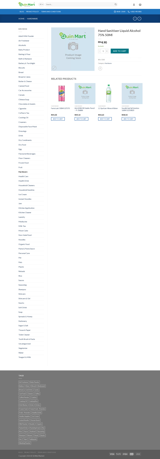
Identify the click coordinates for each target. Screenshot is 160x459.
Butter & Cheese (25, 81)
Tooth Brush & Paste (27, 339)
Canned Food (24, 86)
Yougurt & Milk (25, 357)
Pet (20, 258)
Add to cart (119, 51)
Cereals (22, 95)
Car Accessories (25, 90)
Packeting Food (35, 428)
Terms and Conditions (51, 12)
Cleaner (30, 394)
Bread (21, 72)
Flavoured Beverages (27, 154)
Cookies (34, 397)
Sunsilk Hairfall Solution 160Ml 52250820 (130, 109)
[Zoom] (54, 68)
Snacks (21, 303)
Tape (25, 439)
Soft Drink (23, 307)
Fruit (20, 167)
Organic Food (24, 244)
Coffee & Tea (24, 113)
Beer (27, 386)
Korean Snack (35, 420)
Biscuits (22, 68)
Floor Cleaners (24, 158)
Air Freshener (24, 40)
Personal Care (24, 253)
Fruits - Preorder (24, 413)
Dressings (22, 131)
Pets (20, 262)
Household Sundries (26, 190)
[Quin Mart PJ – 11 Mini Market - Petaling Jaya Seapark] (27, 4)
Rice (20, 276)
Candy (36, 390)
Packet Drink (23, 428)
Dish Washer (23, 405)
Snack (36, 435)
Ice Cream (23, 194)
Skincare (22, 294)
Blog (22, 12)
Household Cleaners (27, 185)
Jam (20, 203)
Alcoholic (22, 45)
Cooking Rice (33, 401)
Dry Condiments (25, 140)
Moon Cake (23, 230)
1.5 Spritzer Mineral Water (108, 108)
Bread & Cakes (24, 77)
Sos (20, 439)
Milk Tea (22, 226)
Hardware (32, 18)
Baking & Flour (24, 54)
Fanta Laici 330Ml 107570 (60, 108)
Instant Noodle (24, 420)
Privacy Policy (32, 12)
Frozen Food (24, 163)
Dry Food (22, 145)
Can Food (22, 394)
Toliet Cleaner (24, 334)
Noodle (32, 424)
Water (21, 353)
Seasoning (23, 285)
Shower (29, 435)
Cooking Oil (23, 117)
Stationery (23, 321)
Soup (20, 312)
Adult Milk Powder (26, 36)
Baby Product (24, 50)
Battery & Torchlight (27, 63)
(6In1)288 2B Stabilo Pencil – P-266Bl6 (85, 109)
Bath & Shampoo (25, 59)
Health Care (23, 176)
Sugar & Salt (23, 325)
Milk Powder (23, 424)
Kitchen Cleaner (25, 212)
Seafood (32, 432)
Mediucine (23, 221)
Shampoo (22, 289)
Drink (21, 135)
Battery (21, 386)
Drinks (38, 405)
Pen (43, 428)
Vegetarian (23, 348)
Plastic (21, 267)
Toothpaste (32, 439)
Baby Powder (34, 382)
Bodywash (41, 386)
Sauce (26, 432)
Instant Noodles (25, 199)
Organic (39, 424)
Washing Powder (24, 443)
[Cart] (140, 4)
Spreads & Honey (25, 316)
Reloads (22, 271)
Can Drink (28, 390)
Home (21, 18)
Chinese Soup (24, 99)
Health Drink (24, 181)
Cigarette (22, 108)
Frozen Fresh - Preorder (37, 409)
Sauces (21, 280)
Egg (20, 149)
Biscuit (34, 386)
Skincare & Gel (24, 298)
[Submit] (116, 4)
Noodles (22, 239)
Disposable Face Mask (28, 126)
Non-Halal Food (25, 235)
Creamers (22, 122)
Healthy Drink (36, 413)
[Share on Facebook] (100, 68)
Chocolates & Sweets (27, 104)
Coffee (37, 394)
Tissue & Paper (25, 330)
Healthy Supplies (24, 416)
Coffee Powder (24, 397)
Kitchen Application (26, 208)
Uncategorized (25, 344)
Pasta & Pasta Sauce (27, 248)
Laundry (22, 217)
